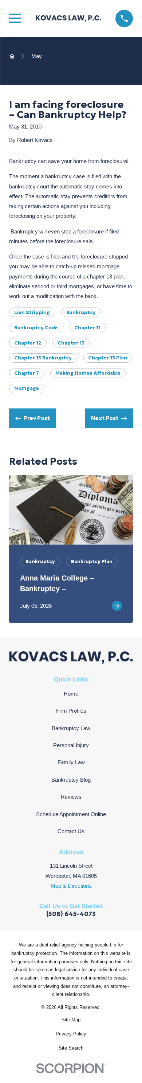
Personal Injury (71, 745)
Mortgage (26, 388)
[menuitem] (71, 1020)
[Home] (68, 18)
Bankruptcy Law (71, 728)
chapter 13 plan (107, 358)
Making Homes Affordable (88, 373)
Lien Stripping (32, 312)
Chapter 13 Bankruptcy (43, 358)
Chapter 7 (26, 373)
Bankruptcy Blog (71, 780)
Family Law (71, 762)
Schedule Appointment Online (71, 814)
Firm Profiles (71, 711)
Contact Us (71, 831)
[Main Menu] (15, 18)
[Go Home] (12, 56)
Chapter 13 (71, 343)
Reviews (71, 797)
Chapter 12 (27, 343)
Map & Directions (71, 886)
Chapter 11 (87, 328)
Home (71, 694)
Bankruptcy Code (36, 328)
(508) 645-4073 (71, 914)
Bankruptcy (81, 312)
